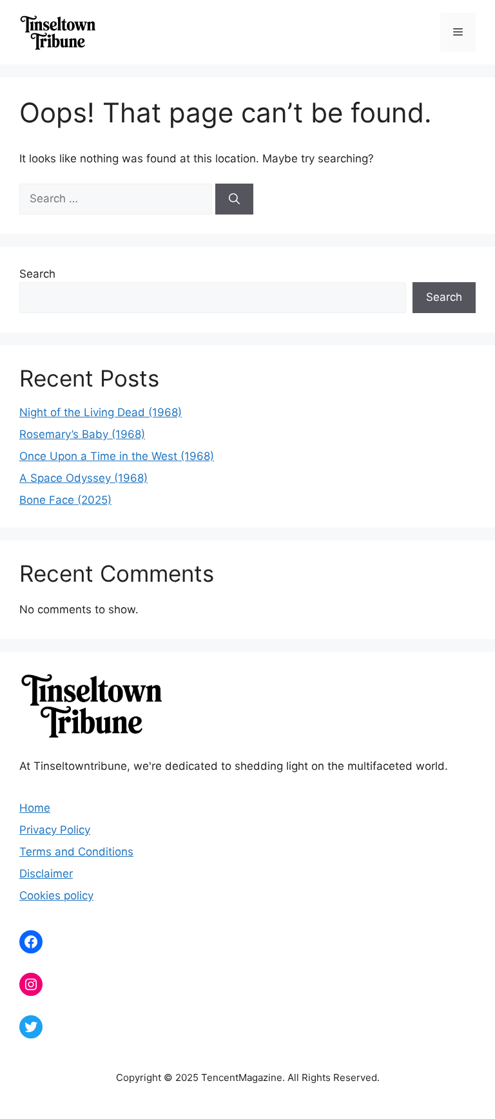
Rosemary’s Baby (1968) (82, 434)
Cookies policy (56, 895)
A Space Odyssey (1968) (83, 478)
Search (37, 273)
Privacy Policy (54, 829)
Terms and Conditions (76, 851)
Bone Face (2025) (65, 499)
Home (34, 807)
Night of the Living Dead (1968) (100, 412)
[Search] (234, 199)
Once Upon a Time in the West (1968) (116, 456)
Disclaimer (46, 873)
